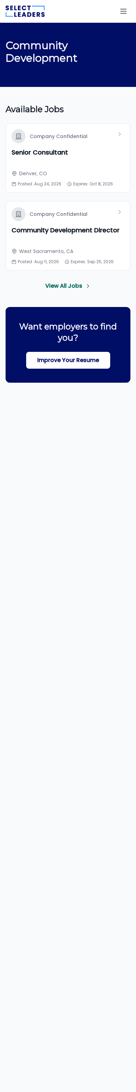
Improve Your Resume (68, 360)
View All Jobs (63, 286)
